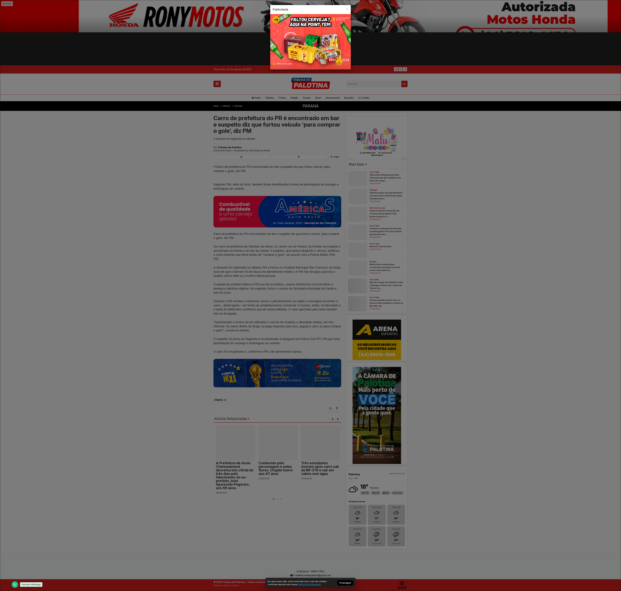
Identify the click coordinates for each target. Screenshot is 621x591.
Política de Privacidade (309, 584)
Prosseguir (345, 583)
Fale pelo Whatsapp (31, 584)
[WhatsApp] (15, 584)
